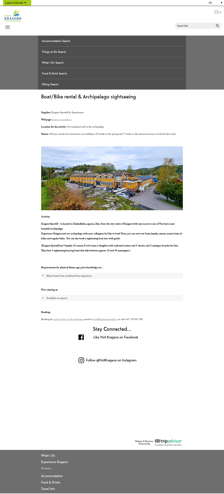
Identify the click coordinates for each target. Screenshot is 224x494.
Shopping (46, 469)
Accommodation (52, 476)
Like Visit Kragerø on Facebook (115, 337)
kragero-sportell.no (61, 120)
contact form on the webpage (68, 319)
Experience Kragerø (54, 462)
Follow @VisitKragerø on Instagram (111, 360)
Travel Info (48, 489)
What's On (48, 455)
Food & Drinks (50, 482)
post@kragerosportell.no (105, 319)
